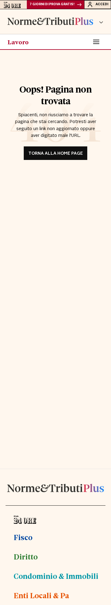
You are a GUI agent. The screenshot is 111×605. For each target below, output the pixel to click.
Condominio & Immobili (56, 575)
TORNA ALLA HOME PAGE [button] (55, 153)
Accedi (102, 4)
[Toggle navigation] (96, 42)
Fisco (23, 537)
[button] (101, 21)
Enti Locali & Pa (41, 595)
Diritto (26, 556)
